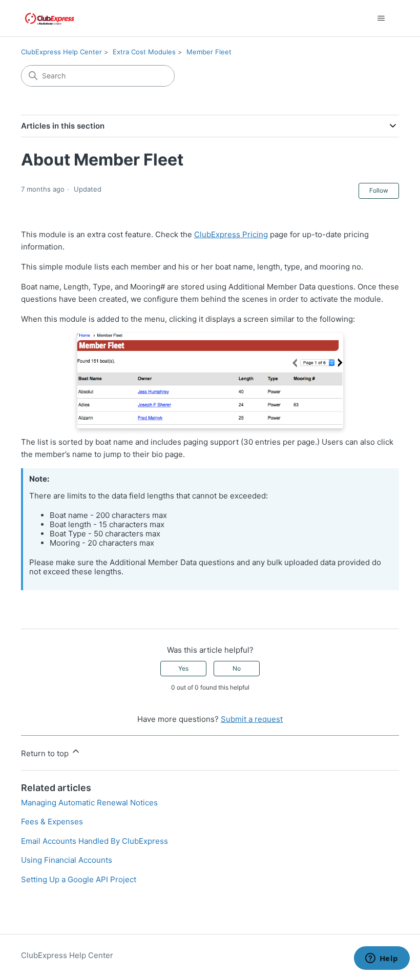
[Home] (49, 18)
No (237, 668)
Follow (378, 190)
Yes (183, 668)
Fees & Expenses (52, 821)
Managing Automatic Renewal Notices (89, 802)
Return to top (46, 753)
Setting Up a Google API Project (78, 879)
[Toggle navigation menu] (381, 18)
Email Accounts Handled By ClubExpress (94, 841)
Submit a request (252, 719)
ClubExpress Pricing (231, 234)
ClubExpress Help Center (61, 52)
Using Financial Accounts (66, 860)
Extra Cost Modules (144, 52)
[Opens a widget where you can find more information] (381, 959)
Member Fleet (209, 52)
